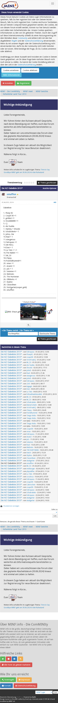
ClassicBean (31, 458)
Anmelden (8, 83)
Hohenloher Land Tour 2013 (14, 94)
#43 (55, 202)
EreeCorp (28, 699)
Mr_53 (29, 362)
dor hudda (30, 365)
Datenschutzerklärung (34, 41)
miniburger (31, 469)
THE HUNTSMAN (33, 450)
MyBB (34, 697)
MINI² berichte (42, 91)
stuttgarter (31, 461)
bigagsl (29, 386)
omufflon (11, 194)
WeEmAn (30, 447)
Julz (28, 439)
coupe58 (30, 357)
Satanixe (30, 442)
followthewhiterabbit (34, 394)
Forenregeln (9, 680)
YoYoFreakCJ (31, 360)
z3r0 (28, 384)
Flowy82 (30, 354)
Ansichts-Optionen (49, 188)
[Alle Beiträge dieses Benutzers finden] (29, 324)
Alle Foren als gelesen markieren (17, 665)
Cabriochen (31, 485)
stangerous (31, 376)
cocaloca (30, 477)
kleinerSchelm (32, 405)
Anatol (29, 437)
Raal (28, 373)
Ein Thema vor (26, 330)
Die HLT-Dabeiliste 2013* (11, 352)
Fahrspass (30, 352)
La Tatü (29, 392)
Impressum (25, 680)
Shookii (29, 368)
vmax (29, 431)
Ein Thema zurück (10, 330)
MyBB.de (20, 697)
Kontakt (7, 686)
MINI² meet (28, 91)
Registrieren (24, 83)
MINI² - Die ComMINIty (10, 91)
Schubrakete (31, 402)
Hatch (29, 453)
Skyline (29, 455)
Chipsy (29, 410)
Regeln (14, 41)
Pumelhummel (32, 413)
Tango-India (31, 415)
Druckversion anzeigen (11, 506)
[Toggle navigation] (53, 3)
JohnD (29, 370)
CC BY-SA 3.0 (47, 699)
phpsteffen (30, 471)
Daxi (28, 389)
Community (22, 38)
